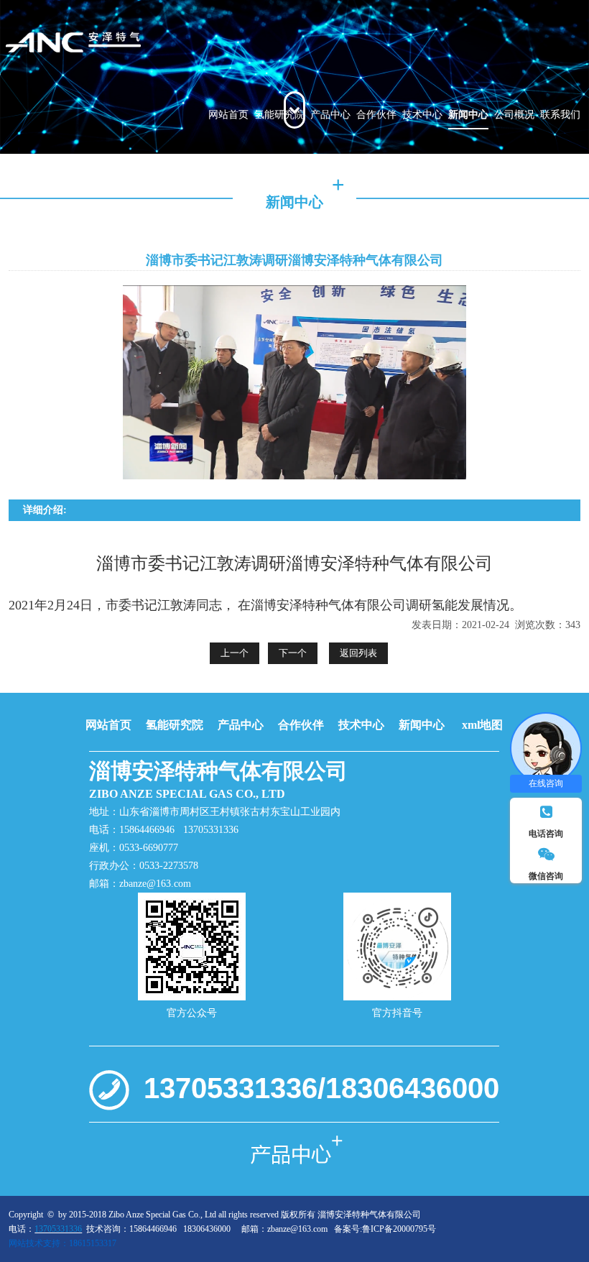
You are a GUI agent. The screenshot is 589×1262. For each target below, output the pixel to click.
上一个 (235, 653)
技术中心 (422, 114)
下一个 (293, 653)
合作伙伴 (376, 114)
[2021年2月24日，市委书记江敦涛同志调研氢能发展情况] (107, 43)
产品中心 (330, 114)
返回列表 (358, 653)
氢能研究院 (279, 114)
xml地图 (482, 725)
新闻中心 (468, 114)
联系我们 (560, 114)
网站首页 (228, 114)
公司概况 (514, 114)
